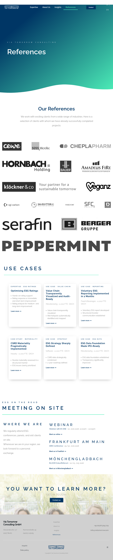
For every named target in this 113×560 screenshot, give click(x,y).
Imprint (24, 546)
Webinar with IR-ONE (57, 429)
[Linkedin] (107, 547)
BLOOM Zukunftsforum (59, 463)
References (71, 7)
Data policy (24, 550)
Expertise (34, 7)
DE (107, 5)
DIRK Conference (56, 446)
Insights (58, 7)
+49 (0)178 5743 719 (101, 526)
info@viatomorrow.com (99, 530)
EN (107, 10)
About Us (46, 7)
